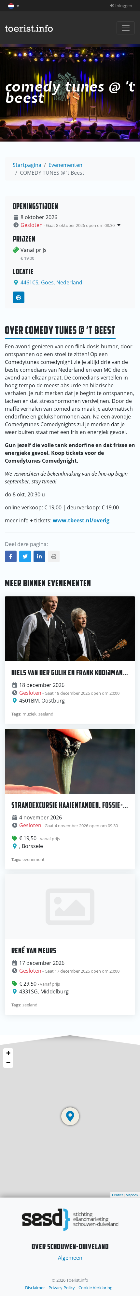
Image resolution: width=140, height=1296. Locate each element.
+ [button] (8, 1053)
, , (51, 282)
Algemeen (70, 1257)
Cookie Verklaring (95, 1287)
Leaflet (117, 1194)
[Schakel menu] (126, 27)
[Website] (18, 297)
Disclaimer (35, 1287)
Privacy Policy (62, 1287)
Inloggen (123, 5)
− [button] (8, 1063)
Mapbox (132, 1194)
